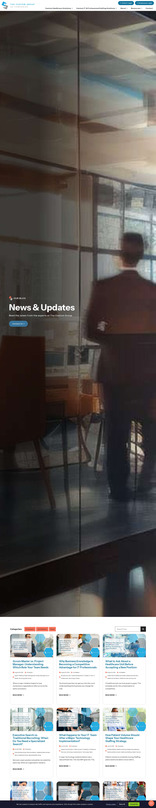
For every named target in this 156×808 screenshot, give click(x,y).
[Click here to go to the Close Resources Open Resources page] (141, 8)
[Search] (143, 629)
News (52, 629)
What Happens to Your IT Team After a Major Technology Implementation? (78, 738)
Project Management (30, 675)
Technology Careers (74, 678)
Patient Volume (136, 752)
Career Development (77, 675)
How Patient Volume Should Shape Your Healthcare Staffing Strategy (122, 738)
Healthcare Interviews (132, 675)
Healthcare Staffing (126, 752)
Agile (16, 675)
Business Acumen (66, 675)
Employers (30, 629)
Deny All (122, 804)
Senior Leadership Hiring (21, 755)
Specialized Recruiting (35, 755)
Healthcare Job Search (113, 678)
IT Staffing (21, 675)
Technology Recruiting (25, 678)
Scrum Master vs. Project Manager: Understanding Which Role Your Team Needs (30, 664)
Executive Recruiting (20, 752)
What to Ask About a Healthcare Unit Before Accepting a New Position (121, 664)
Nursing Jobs (132, 678)
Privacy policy (111, 804)
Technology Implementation (74, 752)
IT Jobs (91, 675)
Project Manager (40, 675)
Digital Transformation (67, 749)
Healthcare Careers (120, 675)
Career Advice (111, 675)
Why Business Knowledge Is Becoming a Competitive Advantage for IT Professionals (78, 664)
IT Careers (86, 675)
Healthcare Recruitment (113, 752)
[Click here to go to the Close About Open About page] (127, 8)
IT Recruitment (78, 749)
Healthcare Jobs (124, 678)
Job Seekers (42, 629)
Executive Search (31, 752)
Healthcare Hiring (121, 749)
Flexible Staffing (111, 749)
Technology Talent (88, 752)
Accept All (134, 804)
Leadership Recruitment (43, 752)
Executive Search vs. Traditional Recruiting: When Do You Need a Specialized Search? (30, 740)
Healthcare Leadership (133, 749)
